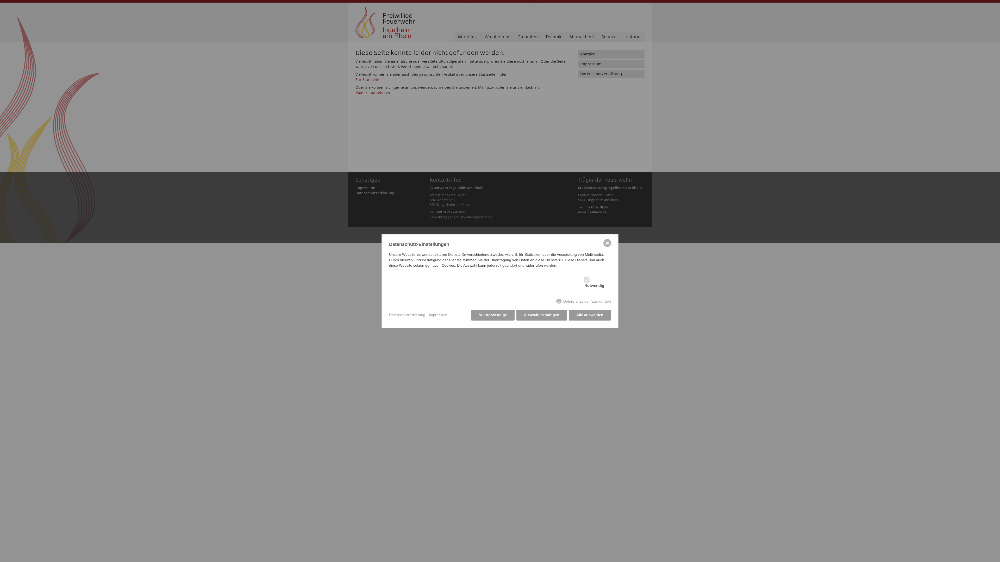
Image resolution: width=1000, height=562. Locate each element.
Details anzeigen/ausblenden (587, 301)
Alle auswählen (589, 315)
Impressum (438, 315)
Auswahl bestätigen (541, 315)
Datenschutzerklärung (407, 315)
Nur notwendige (493, 315)
